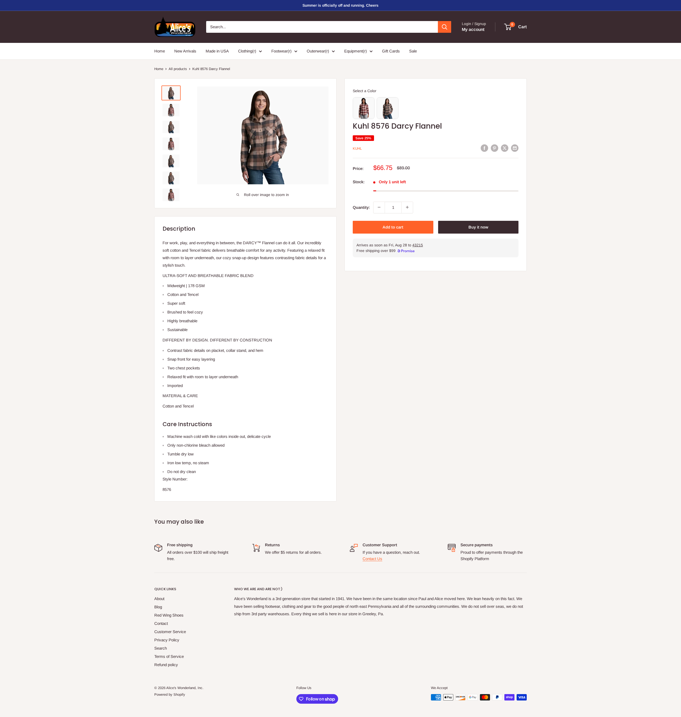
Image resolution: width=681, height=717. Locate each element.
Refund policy (166, 664)
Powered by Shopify (169, 694)
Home (159, 51)
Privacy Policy (166, 640)
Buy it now (478, 227)
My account (473, 29)
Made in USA (217, 51)
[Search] (444, 27)
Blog (158, 607)
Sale (413, 51)
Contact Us (372, 558)
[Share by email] (514, 148)
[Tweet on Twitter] (504, 148)
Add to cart (393, 227)
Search (160, 648)
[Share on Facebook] (484, 148)
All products (178, 69)
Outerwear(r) (318, 51)
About (159, 598)
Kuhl (357, 148)
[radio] (364, 108)
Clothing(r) (247, 51)
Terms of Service (169, 656)
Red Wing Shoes (169, 615)
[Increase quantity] (407, 207)
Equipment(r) (355, 51)
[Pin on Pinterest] (494, 148)
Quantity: (361, 207)
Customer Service (170, 631)
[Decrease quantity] (379, 207)
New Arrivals (185, 51)
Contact (161, 623)
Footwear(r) (281, 51)
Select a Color (364, 91)
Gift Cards (391, 51)
